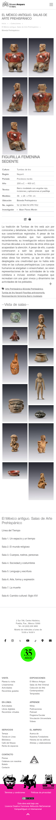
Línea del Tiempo (11, 531)
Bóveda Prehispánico (27, 200)
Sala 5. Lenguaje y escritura (17, 571)
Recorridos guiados (10, 691)
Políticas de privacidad (41, 793)
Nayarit (18, 293)
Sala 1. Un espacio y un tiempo (18, 539)
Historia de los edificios (40, 740)
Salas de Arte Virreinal (39, 685)
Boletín (5, 765)
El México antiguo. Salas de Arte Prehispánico (20, 27)
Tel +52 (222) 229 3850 (28, 626)
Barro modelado (34, 296)
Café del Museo (9, 743)
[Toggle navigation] (50, 5)
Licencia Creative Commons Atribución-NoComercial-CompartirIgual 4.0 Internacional (28, 808)
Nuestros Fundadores (39, 737)
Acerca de (34, 734)
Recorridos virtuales (10, 712)
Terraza (5, 734)
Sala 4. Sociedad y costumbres (18, 563)
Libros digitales (8, 709)
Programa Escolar (37, 715)
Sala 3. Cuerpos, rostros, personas (20, 555)
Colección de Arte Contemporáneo (37, 689)
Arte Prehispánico (13, 289)
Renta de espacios (10, 746)
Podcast (33, 712)
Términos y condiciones (15, 793)
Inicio (4, 23)
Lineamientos (7, 685)
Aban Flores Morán (28, 209)
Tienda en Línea (9, 737)
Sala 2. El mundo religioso (16, 547)
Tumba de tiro (8, 293)
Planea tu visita (8, 682)
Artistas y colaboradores (40, 743)
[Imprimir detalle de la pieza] (29, 220)
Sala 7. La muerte (11, 588)
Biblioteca (6, 740)
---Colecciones (15, 23)
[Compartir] (25, 220)
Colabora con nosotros (11, 762)
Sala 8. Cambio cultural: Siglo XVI (20, 596)
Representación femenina (14, 296)
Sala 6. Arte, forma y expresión (18, 580)
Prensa (5, 758)
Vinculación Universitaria (40, 719)
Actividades (7, 688)
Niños (32, 706)
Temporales (35, 694)
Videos (33, 722)
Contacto (6, 768)
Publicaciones (36, 709)
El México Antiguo (37, 682)
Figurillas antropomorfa (34, 293)
